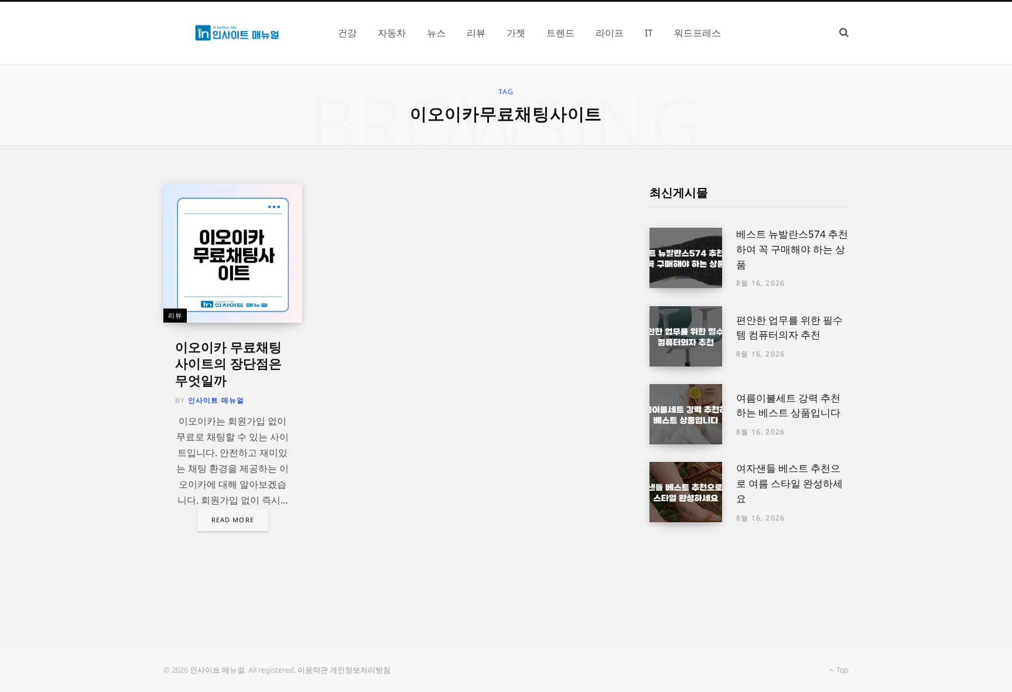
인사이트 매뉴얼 (216, 400)
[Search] (844, 32)
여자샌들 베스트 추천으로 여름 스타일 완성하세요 (789, 483)
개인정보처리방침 (360, 669)
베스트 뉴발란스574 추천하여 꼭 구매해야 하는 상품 (792, 249)
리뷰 (175, 315)
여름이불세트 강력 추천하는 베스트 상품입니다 (788, 405)
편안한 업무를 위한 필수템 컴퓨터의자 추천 (789, 327)
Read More (232, 519)
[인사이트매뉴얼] (236, 33)
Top (842, 669)
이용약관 (313, 669)
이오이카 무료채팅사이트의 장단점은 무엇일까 (228, 363)
